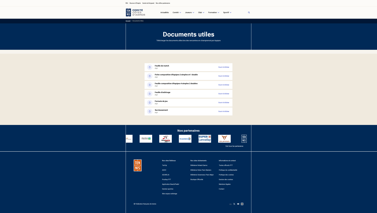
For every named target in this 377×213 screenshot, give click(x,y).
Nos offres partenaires (163, 3)
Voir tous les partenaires (234, 146)
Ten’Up (164, 165)
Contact (221, 189)
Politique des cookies (226, 175)
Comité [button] (176, 12)
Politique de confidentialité (228, 170)
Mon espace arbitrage (169, 194)
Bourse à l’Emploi (135, 3)
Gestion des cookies (226, 179)
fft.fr (127, 3)
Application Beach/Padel (170, 184)
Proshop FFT (166, 179)
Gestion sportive (167, 189)
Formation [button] (212, 12)
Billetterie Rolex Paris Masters (200, 170)
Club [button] (200, 12)
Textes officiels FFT (226, 165)
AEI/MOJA (165, 175)
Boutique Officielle (196, 179)
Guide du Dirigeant (148, 3)
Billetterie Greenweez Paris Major (202, 175)
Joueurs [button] (188, 12)
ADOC (164, 170)
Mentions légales (225, 184)
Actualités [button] (165, 12)
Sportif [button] (226, 12)
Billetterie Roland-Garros (198, 165)
